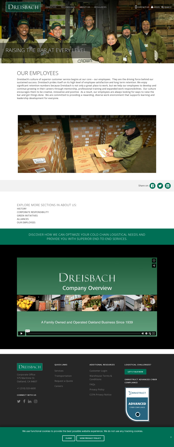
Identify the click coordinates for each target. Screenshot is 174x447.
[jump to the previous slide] (4, 27)
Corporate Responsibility (33, 212)
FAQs (92, 384)
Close (69, 438)
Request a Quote (64, 380)
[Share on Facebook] (152, 185)
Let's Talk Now (135, 372)
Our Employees (26, 222)
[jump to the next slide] (169, 27)
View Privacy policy (90, 438)
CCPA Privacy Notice (100, 394)
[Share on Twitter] (160, 185)
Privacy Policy (97, 389)
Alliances (23, 219)
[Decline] (171, 437)
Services (59, 370)
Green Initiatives (27, 215)
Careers (59, 386)
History (21, 208)
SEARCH (167, 7)
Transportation (63, 375)
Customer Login (98, 370)
